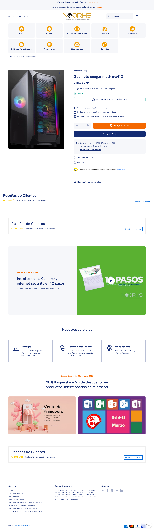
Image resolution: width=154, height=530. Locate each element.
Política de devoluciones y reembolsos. (23, 508)
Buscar (11, 490)
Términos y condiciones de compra (21, 505)
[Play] (111, 280)
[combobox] (119, 16)
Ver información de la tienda (90, 149)
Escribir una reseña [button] (142, 201)
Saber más (121, 169)
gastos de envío (83, 89)
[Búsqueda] (108, 16)
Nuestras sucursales (16, 499)
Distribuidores (13, 496)
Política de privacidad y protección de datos (25, 502)
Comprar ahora (109, 134)
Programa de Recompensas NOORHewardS (25, 511)
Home (10, 56)
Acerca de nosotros (15, 493)
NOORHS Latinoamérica (22, 525)
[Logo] (77, 16)
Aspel (99, 7)
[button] (144, 16)
